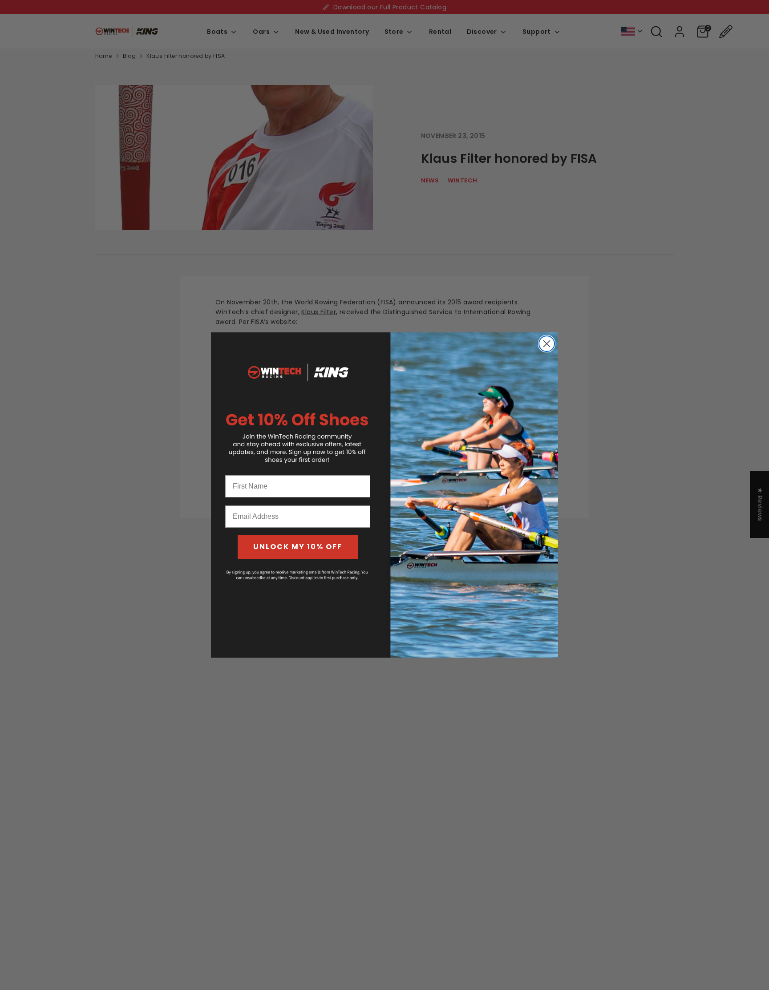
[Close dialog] (546, 344)
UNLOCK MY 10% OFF (297, 546)
